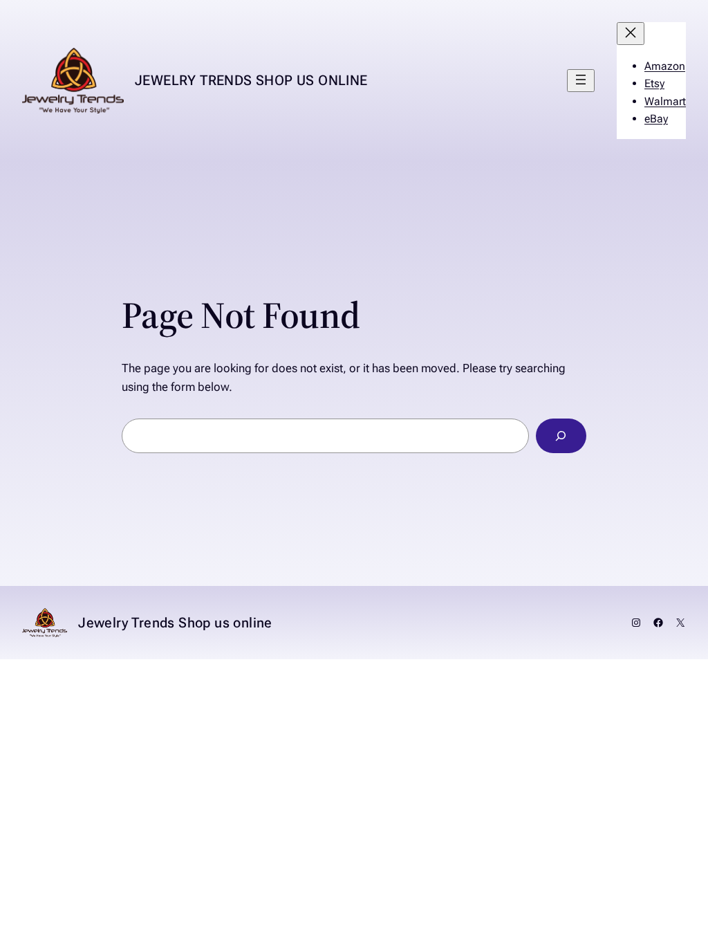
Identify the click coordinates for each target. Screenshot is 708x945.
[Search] (561, 436)
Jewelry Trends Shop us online (251, 80)
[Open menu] (581, 80)
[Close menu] (630, 33)
